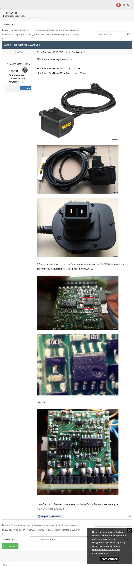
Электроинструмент (21, 29)
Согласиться (109, 559)
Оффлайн (25, 88)
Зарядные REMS (35, 34)
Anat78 (18, 52)
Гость (126, 4)
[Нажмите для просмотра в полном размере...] (77, 109)
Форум (5, 29)
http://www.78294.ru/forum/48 (50, 508)
